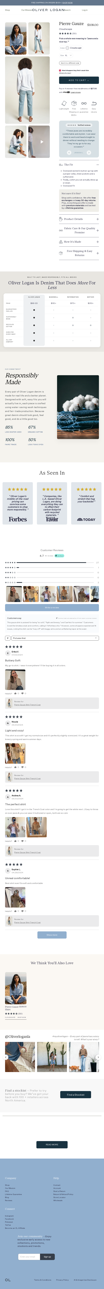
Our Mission (26, 10)
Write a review (52, 607)
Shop (7, 10)
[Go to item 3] (48, 594)
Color (62, 48)
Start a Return (59, 1191)
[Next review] (89, 152)
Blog (7, 1197)
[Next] (98, 1057)
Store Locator (59, 1197)
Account (57, 1188)
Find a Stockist (75, 1094)
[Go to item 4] (65, 594)
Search (67, 10)
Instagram (9, 1216)
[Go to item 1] (14, 594)
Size (62, 55)
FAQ (7, 1191)
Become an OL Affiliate (15, 1228)
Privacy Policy (62, 1280)
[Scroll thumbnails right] (96, 594)
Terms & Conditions (42, 1280)
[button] (65, 33)
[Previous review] (69, 152)
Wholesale (58, 1200)
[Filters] (7, 638)
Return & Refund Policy (63, 1194)
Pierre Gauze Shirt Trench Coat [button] (27, 705)
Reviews (8, 1200)
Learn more (76, 92)
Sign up (47, 1256)
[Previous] (5, 1057)
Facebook (9, 1219)
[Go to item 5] (81, 594)
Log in (85, 10)
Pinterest (9, 1222)
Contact (56, 1185)
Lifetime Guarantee (13, 1194)
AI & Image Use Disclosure (85, 1280)
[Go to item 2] (31, 594)
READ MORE (52, 1144)
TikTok (8, 1225)
